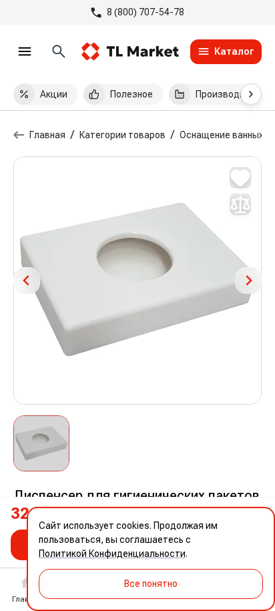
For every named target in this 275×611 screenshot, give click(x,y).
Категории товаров (122, 135)
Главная (47, 135)
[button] (41, 443)
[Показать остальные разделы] (251, 94)
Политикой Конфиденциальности (112, 553)
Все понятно (151, 583)
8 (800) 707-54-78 (145, 12)
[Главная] (18, 135)
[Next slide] (248, 280)
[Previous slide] (26, 280)
